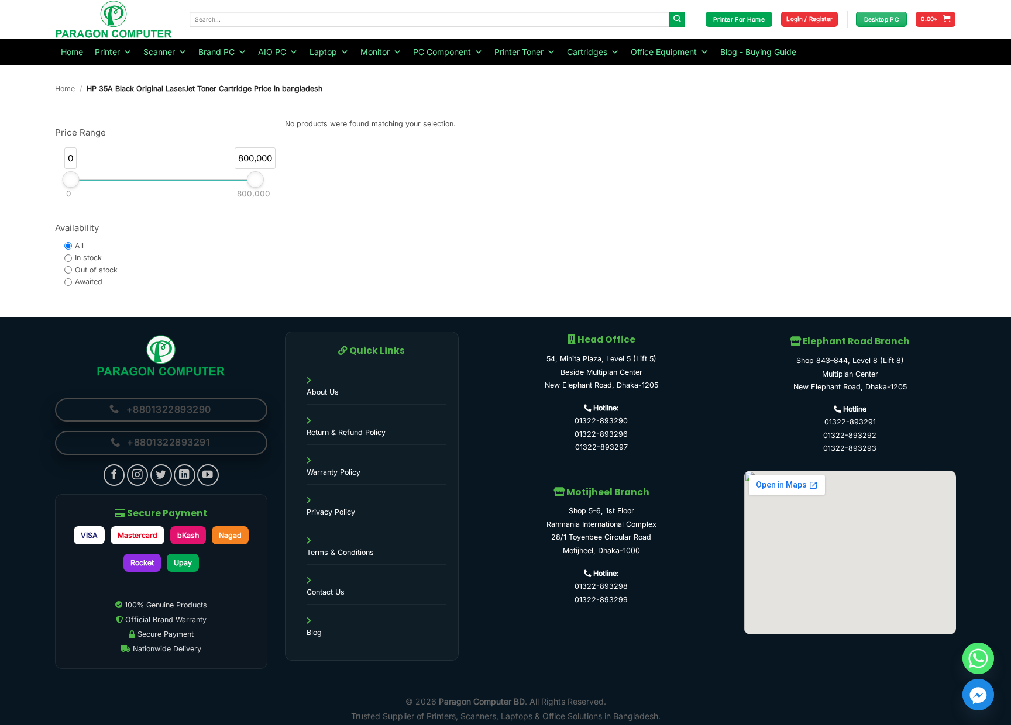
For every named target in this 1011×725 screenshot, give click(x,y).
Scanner (159, 52)
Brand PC (216, 52)
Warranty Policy (333, 472)
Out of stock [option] (96, 269)
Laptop (323, 52)
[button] (809, 19)
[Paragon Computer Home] (161, 355)
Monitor (375, 52)
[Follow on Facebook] (114, 475)
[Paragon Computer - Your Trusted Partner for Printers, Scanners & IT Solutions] (113, 19)
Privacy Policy (331, 512)
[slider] (70, 179)
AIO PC (272, 52)
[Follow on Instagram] (138, 475)
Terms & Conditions (340, 552)
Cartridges (587, 52)
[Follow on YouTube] (208, 475)
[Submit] (677, 19)
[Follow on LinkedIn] (184, 475)
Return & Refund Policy (346, 432)
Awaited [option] (88, 281)
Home (72, 52)
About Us (323, 392)
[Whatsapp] (978, 658)
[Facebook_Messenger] (978, 694)
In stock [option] (88, 257)
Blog (314, 632)
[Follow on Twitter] (161, 475)
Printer (107, 52)
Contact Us (326, 592)
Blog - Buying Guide (758, 52)
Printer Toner (519, 52)
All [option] (79, 245)
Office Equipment (664, 52)
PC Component (442, 52)
